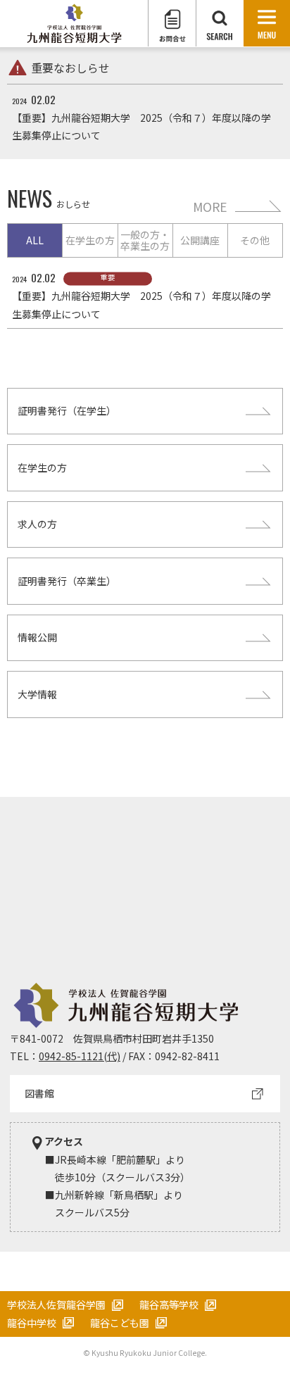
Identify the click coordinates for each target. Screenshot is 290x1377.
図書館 (39, 1093)
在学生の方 (90, 240)
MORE (210, 206)
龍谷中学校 (31, 1323)
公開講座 (200, 240)
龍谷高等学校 (168, 1304)
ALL (35, 240)
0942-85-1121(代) (79, 1056)
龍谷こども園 (119, 1323)
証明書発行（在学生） (67, 410)
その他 (255, 240)
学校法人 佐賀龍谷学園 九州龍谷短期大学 (74, 23)
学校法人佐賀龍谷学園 (56, 1304)
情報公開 (37, 637)
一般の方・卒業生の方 (145, 240)
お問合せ (172, 23)
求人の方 (37, 524)
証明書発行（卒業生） (67, 581)
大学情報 (37, 694)
